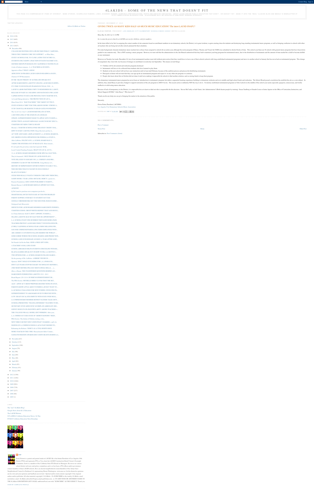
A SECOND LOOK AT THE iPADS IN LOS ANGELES (29, 115)
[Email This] (123, 111)
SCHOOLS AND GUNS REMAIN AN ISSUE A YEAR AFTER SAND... (34, 239)
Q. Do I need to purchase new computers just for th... (28, 191)
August (14, 348)
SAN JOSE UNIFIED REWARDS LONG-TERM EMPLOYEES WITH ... (34, 229)
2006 (12, 394)
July (13, 351)
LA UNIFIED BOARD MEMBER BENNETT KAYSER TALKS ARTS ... (34, 300)
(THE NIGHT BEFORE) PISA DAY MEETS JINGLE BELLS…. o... (33, 268)
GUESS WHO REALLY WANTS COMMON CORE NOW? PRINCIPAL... (35, 175)
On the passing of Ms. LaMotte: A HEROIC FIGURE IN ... (30, 258)
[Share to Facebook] (130, 111)
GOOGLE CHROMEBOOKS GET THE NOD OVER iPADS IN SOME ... (34, 201)
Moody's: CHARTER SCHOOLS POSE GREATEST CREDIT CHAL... (34, 127)
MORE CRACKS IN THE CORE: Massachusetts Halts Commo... (32, 331)
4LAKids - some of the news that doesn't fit (157, 10)
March (14, 364)
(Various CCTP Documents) (20, 76)
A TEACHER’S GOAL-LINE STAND (23, 245)
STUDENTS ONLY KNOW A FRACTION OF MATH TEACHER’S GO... (34, 61)
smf (20, 454)
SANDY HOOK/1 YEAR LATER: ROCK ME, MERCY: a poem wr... (33, 178)
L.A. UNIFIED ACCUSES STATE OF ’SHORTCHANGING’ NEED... (33, 315)
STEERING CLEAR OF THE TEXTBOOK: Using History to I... (32, 163)
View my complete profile (18, 484)
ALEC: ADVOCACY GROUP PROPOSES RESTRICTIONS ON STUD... (34, 284)
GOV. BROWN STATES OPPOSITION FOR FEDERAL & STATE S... (33, 137)
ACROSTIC (15, 188)
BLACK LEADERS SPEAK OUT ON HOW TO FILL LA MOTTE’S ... (34, 252)
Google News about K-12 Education (19, 410)
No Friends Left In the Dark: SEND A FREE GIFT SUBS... (30, 242)
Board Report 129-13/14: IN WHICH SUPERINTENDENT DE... (32, 277)
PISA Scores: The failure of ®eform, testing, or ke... (28, 319)
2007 (12, 390)
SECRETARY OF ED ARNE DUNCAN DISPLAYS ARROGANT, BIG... (34, 306)
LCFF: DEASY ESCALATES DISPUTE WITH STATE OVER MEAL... (34, 296)
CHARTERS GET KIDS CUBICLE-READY (25, 124)
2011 (12, 378)
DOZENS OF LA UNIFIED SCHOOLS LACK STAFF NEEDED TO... (33, 325)
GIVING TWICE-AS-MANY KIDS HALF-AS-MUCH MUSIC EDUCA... (34, 121)
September (15, 345)
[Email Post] (120, 111)
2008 (12, 387)
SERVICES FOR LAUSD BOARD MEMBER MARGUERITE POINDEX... (35, 207)
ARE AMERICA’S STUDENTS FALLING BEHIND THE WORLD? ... (34, 233)
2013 (12, 45)
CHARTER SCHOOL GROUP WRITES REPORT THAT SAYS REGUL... (35, 210)
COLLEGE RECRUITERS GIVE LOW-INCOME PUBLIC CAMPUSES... (35, 51)
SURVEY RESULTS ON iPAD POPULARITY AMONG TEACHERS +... (34, 309)
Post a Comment (103, 125)
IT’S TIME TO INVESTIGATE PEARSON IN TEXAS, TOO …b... (32, 86)
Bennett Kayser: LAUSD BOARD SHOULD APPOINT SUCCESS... (33, 185)
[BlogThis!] (126, 111)
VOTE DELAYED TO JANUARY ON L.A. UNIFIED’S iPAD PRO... (33, 159)
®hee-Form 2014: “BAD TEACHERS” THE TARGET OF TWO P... (33, 102)
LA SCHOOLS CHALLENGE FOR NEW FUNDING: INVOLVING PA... (34, 290)
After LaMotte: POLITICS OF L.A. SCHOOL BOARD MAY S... (32, 140)
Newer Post (101, 129)
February (15, 367)
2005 (12, 397)
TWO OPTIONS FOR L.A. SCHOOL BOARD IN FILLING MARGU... (33, 255)
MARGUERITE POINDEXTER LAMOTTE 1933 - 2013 (29, 274)
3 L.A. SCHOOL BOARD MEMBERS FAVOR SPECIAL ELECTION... (34, 153)
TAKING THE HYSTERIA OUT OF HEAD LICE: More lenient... (32, 143)
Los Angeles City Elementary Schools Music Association (117, 107)
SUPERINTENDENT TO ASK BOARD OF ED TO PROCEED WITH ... (34, 293)
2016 (12, 36)
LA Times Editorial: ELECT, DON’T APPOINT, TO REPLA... (31, 214)
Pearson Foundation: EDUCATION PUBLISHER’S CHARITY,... (32, 182)
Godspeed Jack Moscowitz (20, 204)
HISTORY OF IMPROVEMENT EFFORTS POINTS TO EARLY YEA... (34, 166)
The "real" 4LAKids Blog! (16, 408)
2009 (12, 384)
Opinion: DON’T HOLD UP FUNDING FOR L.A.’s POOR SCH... (32, 261)
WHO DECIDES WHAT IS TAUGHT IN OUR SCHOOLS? (30, 169)
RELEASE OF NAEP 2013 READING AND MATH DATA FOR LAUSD (34, 92)
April (14, 361)
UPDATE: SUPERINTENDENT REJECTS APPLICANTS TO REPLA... (34, 118)
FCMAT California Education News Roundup (22, 419)
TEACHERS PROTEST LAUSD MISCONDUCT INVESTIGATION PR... (34, 223)
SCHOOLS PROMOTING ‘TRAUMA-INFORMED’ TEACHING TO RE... (35, 303)
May (13, 358)
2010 (12, 381)
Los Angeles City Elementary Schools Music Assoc (147, 31)
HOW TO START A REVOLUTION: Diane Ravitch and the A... (32, 131)
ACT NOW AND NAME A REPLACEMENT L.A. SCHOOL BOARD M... (35, 134)
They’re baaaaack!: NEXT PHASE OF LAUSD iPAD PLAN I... (31, 156)
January (14, 371)
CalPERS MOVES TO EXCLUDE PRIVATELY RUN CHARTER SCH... (34, 96)
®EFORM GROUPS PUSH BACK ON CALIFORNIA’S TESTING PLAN (34, 64)
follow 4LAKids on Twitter (76, 26)
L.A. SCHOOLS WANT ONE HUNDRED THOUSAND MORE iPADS (34, 220)
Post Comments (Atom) (114, 133)
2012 (12, 374)
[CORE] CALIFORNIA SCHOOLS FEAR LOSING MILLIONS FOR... (34, 226)
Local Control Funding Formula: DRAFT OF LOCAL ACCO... (31, 150)
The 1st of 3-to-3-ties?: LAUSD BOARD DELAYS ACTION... (31, 112)
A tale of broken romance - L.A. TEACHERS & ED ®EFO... (30, 67)
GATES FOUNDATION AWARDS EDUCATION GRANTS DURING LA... (35, 335)
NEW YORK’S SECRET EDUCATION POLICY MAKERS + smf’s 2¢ (34, 322)
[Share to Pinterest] (133, 111)
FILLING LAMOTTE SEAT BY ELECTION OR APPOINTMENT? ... (33, 217)
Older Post (303, 129)
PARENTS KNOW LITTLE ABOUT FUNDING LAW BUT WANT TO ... (34, 287)
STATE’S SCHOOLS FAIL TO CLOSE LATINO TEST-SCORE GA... (33, 57)
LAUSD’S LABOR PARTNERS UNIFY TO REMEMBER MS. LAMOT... (35, 89)
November (15, 339)
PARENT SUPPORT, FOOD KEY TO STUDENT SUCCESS (30, 198)
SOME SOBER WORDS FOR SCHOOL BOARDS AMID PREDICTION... (35, 236)
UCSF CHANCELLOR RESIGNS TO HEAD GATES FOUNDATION (33, 108)
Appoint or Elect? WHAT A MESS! (23, 70)
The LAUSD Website (14, 413)
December (15, 48)
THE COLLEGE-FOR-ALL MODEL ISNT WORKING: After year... (33, 312)
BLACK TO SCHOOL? (18, 172)
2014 (12, 42)
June (13, 355)
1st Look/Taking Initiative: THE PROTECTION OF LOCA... (31, 99)
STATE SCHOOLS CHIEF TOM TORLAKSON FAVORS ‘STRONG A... (34, 105)
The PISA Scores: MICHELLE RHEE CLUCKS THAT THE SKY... (33, 280)
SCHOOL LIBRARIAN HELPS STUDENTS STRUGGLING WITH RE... (34, 249)
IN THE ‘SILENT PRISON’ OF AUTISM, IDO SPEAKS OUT (31, 80)
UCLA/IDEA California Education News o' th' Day (24, 416)
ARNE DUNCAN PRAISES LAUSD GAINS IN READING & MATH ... (34, 73)
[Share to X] (128, 111)
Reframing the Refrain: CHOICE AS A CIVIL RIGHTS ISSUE (31, 328)
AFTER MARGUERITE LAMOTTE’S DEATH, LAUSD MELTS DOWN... (35, 83)
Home (202, 129)
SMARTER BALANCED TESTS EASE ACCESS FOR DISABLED (33, 194)
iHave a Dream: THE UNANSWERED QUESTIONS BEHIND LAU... (33, 271)
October (15, 342)
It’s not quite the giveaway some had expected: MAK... (29, 147)
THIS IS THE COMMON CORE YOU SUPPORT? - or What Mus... (33, 54)
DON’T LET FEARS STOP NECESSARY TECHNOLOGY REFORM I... (34, 265)
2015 (12, 39)
